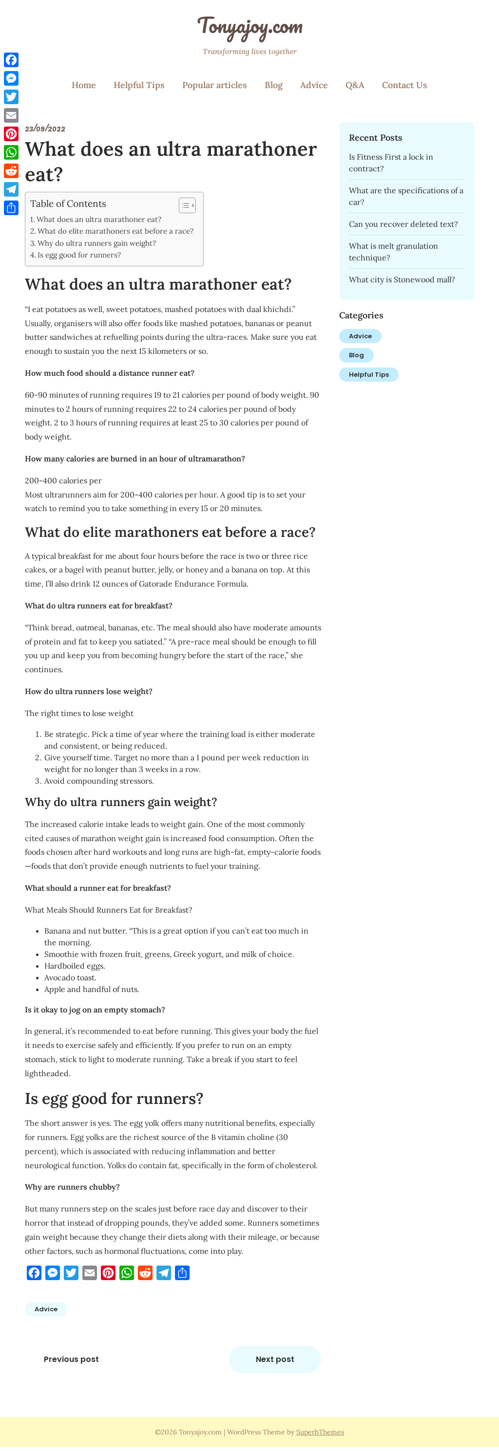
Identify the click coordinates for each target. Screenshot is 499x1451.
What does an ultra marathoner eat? (99, 219)
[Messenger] (11, 78)
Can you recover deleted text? (403, 224)
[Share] (11, 208)
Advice (314, 85)
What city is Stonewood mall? (402, 279)
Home (84, 85)
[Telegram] (11, 189)
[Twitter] (11, 97)
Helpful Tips (139, 85)
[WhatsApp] (11, 152)
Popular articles (214, 85)
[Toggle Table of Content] (182, 205)
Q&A (355, 85)
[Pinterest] (11, 134)
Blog (274, 85)
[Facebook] (11, 60)
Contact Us (404, 85)
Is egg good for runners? (79, 254)
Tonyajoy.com (250, 24)
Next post (275, 1359)
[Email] (11, 115)
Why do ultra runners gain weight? (97, 243)
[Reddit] (11, 171)
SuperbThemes (320, 1432)
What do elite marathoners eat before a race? (115, 231)
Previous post (71, 1359)
